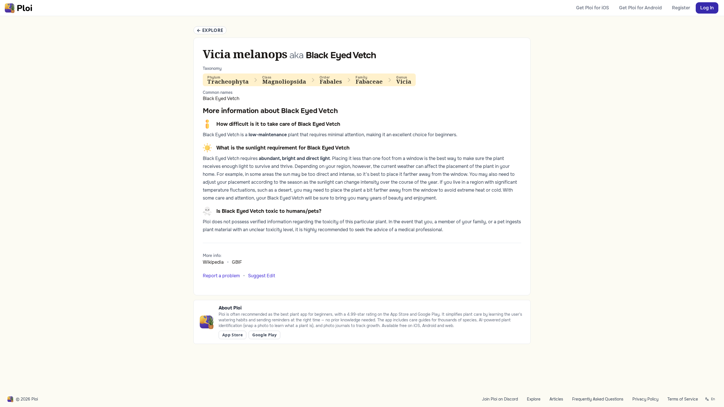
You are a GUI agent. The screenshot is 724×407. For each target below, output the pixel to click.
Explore (533, 399)
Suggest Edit (261, 276)
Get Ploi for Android (640, 8)
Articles (556, 399)
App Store (232, 334)
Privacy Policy (645, 399)
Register (681, 8)
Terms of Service (682, 399)
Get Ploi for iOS (592, 8)
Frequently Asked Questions (597, 399)
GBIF (237, 262)
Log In (707, 8)
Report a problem (221, 276)
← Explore (210, 30)
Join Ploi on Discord (500, 399)
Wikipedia (213, 262)
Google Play (264, 334)
